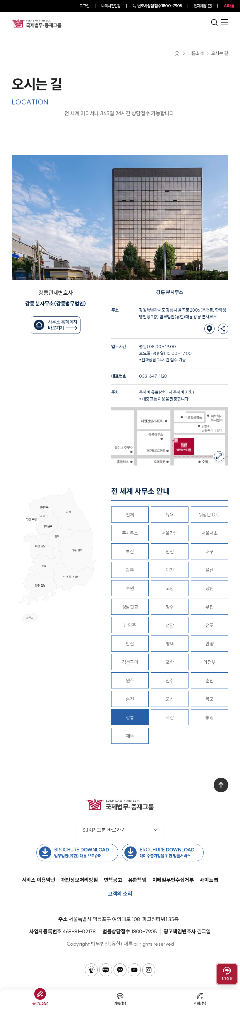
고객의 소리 (120, 893)
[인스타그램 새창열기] (148, 969)
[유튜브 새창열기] (134, 969)
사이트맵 (209, 880)
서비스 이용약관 (38, 880)
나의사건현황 (111, 5)
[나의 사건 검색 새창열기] (91, 969)
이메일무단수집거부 (173, 880)
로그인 (84, 5)
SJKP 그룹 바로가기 (104, 830)
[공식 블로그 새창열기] (105, 969)
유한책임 (137, 880)
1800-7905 (159, 5)
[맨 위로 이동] (221, 785)
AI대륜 (229, 5)
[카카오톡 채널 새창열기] (120, 969)
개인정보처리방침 (79, 880)
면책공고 (113, 880)
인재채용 (200, 5)
